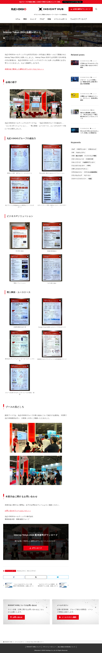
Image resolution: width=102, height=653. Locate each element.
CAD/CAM (90, 159)
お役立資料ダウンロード (82, 9)
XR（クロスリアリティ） (80, 169)
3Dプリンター (82, 149)
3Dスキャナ (92, 149)
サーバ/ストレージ (78, 159)
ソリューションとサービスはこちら (72, 1)
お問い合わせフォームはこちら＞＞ (18, 511)
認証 (90, 178)
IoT (74, 149)
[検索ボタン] (96, 9)
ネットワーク (35, 38)
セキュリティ (25, 38)
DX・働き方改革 (78, 156)
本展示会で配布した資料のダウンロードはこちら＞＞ (24, 69)
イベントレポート (12, 38)
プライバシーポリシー (49, 647)
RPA (89, 165)
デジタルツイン (77, 172)
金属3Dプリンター (89, 162)
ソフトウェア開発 (91, 156)
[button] (13, 577)
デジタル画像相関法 (91, 172)
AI (73, 152)
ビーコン (88, 175)
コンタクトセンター (79, 165)
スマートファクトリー (79, 178)
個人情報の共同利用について (66, 647)
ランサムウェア (77, 175)
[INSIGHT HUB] (51, 9)
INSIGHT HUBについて (33, 647)
